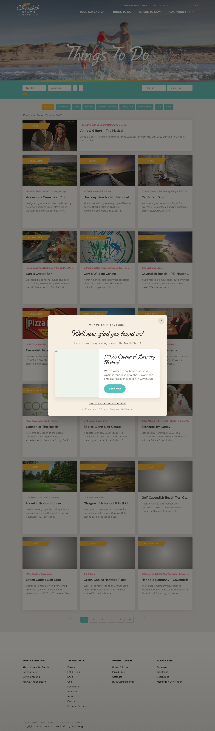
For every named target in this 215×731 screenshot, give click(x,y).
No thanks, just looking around (107, 403)
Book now (115, 388)
